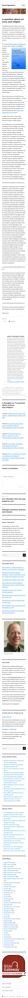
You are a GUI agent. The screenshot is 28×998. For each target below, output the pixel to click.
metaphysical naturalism (13, 390)
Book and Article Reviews (11, 882)
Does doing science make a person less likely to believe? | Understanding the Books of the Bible (13, 425)
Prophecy (6, 921)
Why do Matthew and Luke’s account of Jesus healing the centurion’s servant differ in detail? (14, 780)
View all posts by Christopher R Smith (15, 381)
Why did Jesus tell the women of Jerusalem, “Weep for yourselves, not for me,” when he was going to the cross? (13, 574)
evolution (4, 390)
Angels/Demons (8, 862)
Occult (5, 914)
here (23, 182)
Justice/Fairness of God (10, 906)
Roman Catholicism (9, 929)
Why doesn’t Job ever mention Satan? (14, 850)
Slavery (6, 935)
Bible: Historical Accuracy (11, 872)
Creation (6, 888)
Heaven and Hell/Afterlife (11, 902)
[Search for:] (12, 555)
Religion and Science (7, 388)
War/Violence (7, 945)
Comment (21, 487)
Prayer (5, 916)
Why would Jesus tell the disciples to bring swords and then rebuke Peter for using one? (13, 585)
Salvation (6, 931)
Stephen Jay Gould (20, 394)
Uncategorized (8, 941)
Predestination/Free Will (11, 919)
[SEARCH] (24, 555)
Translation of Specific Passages (13, 939)
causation (21, 388)
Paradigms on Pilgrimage (18, 44)
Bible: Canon (7, 866)
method (21, 390)
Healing (6, 900)
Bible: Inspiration (9, 874)
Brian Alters (16, 388)
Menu (23, 5)
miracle (17, 391)
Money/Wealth (8, 912)
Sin (4, 933)
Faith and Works (8, 890)
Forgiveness (7, 892)
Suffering (6, 937)
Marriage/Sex (7, 910)
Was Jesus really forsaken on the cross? (13, 580)
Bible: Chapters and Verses (11, 868)
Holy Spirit (7, 904)
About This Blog (6, 983)
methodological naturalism (8, 391)
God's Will (6, 896)
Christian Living (8, 886)
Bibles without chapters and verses (13, 878)
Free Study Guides (7, 990)
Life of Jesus (7, 908)
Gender (6, 894)
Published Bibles (8, 923)
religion (10, 394)
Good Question (8, 5)
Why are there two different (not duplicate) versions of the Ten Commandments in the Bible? (13, 799)
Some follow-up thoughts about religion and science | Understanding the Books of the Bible (13, 446)
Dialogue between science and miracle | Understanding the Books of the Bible (14, 415)
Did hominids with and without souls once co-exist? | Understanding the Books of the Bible (13, 435)
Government (7, 898)
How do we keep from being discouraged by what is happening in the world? (14, 826)
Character (6, 884)
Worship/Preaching (9, 947)
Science (14, 394)
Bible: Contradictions (10, 870)
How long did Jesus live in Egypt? (13, 776)
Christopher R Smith (9, 387)
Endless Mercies (6, 717)
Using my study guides (10, 943)
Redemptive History (9, 925)
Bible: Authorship (9, 864)
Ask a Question (6, 987)
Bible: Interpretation (9, 876)
